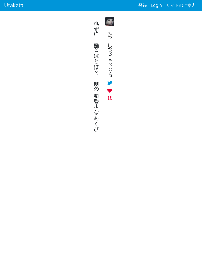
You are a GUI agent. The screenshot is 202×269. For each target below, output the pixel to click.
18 (110, 98)
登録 (142, 5)
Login (156, 5)
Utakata (13, 5)
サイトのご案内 (181, 5)
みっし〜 (110, 36)
